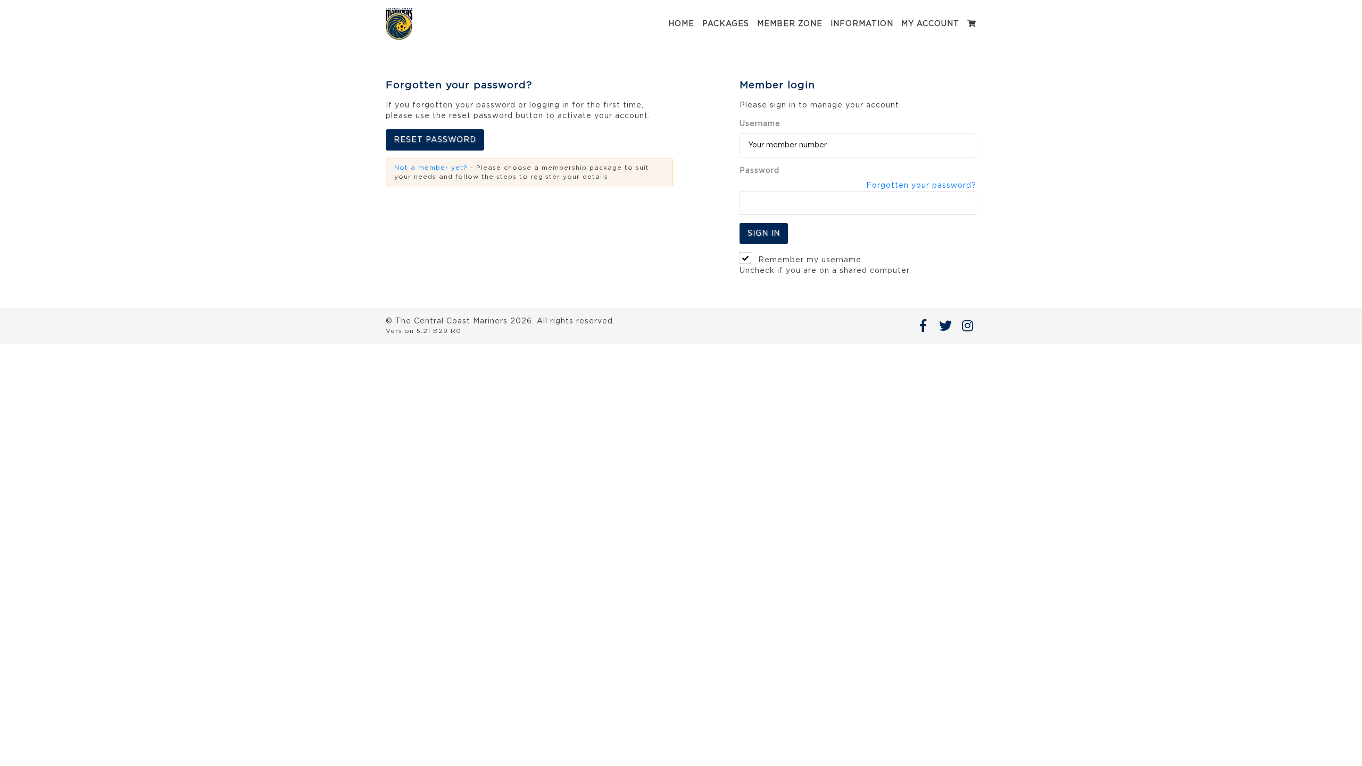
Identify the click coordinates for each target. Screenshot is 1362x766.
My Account (930, 24)
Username (760, 124)
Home (681, 24)
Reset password (435, 140)
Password (759, 170)
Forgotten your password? (921, 185)
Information (862, 24)
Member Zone (790, 24)
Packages (725, 24)
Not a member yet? (431, 167)
